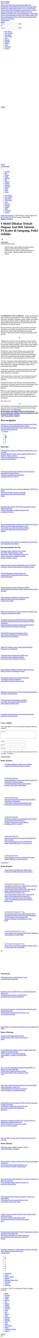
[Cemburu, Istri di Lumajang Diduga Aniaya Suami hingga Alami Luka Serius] (15, 1208)
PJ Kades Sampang (13, 415)
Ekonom (7, 178)
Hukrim (7, 182)
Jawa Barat (8, 198)
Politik (6, 176)
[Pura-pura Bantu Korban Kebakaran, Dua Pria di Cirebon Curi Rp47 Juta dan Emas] (15, 1173)
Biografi (7, 204)
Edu (6, 180)
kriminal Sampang (19, 413)
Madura (3, 219)
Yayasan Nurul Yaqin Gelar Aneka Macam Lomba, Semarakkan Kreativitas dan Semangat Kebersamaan (20, 914)
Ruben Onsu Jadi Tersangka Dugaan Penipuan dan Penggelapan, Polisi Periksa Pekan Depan (16, 5)
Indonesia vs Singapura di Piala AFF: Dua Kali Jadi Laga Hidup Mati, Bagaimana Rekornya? (18, 1128)
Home (6, 1300)
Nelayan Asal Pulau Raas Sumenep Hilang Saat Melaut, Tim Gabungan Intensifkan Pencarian (19, 612)
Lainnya (7, 212)
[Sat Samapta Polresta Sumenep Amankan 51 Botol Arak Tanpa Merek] (15, 1191)
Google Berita (16, 409)
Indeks (3, 22)
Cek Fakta (8, 210)
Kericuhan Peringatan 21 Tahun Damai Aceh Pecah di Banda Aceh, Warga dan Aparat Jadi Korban (19, 1257)
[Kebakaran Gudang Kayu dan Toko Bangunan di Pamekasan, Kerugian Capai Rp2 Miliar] (15, 681)
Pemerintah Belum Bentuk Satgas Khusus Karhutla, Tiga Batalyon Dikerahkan (20, 800)
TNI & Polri (8, 200)
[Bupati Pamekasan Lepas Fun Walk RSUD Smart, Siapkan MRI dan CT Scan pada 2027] (19, 843)
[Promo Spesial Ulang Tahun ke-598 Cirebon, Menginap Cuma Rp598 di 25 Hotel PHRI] (19, 920)
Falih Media (4, 242)
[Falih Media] (5, 20)
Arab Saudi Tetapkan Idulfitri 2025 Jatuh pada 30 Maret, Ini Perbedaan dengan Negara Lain (19, 895)
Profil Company (9, 1283)
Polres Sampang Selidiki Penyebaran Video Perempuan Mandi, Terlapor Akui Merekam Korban (17, 670)
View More (4, 862)
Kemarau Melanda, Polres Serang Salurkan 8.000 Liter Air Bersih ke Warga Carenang (21, 781)
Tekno (6, 190)
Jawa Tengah (8, 197)
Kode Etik (8, 1292)
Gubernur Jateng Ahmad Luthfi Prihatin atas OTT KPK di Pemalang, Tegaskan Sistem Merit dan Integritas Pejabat (18, 566)
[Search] (1, 26)
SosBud (7, 183)
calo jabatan (15, 411)
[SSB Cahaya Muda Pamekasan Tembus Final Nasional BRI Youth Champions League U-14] (15, 1081)
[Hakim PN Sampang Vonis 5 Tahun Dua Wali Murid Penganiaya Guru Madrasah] (15, 636)
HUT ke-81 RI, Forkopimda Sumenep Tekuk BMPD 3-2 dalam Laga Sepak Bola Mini (18, 1075)
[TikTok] (5, 1273)
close (3, 107)
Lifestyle (7, 187)
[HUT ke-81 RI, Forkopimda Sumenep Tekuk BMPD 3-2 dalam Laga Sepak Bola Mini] (15, 1063)
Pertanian (7, 205)
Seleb (6, 188)
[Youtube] (5, 1269)
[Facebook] (5, 1263)
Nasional (7, 171)
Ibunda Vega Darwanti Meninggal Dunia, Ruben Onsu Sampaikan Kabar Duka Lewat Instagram (19, 16)
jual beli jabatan (29, 411)
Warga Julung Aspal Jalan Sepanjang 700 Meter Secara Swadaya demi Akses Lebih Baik (21, 953)
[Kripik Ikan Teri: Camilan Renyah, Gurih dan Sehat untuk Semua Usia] (15, 986)
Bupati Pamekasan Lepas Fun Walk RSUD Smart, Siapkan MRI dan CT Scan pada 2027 (20, 858)
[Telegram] (5, 1275)
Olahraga (7, 185)
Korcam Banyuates (7, 413)
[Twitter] (5, 1264)
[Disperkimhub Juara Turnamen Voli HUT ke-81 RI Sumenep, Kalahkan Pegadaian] (15, 1097)
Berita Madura (5, 411)
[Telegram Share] (5, 441)
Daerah (7, 175)
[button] (20, 24)
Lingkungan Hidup (10, 1336)
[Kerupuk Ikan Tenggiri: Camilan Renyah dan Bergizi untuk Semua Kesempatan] (15, 1003)
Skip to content (5, 1)
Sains (6, 209)
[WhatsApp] (5, 1271)
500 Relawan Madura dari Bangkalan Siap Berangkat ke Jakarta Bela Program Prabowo (18, 472)
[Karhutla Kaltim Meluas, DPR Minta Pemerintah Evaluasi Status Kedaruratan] (15, 496)
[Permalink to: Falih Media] (2, 240)
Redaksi (7, 1285)
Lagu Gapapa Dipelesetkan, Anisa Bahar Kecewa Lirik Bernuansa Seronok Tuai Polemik (19, 14)
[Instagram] (5, 1266)
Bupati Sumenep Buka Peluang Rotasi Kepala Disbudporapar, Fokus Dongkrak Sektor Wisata (19, 425)
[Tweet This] (6, 437)
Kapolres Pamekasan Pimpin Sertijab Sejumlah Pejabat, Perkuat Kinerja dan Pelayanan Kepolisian (17, 625)
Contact (7, 1290)
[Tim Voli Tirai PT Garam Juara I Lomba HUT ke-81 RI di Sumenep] (15, 1132)
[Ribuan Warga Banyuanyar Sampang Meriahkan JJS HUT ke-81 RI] (15, 476)
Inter (6, 173)
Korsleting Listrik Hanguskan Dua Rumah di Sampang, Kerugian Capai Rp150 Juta (17, 715)
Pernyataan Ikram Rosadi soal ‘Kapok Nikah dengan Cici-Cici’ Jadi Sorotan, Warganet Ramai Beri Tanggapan (19, 8)
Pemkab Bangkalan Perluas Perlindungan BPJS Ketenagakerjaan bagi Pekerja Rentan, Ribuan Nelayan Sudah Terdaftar (19, 589)
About (6, 1282)
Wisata (7, 192)
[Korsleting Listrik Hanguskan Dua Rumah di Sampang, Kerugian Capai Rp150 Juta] (15, 703)
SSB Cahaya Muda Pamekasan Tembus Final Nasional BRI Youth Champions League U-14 (19, 1092)
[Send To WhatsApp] (5, 443)
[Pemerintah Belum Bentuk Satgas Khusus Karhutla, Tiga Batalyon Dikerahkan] (19, 785)
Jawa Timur (8, 195)
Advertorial (8, 1280)
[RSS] (5, 1277)
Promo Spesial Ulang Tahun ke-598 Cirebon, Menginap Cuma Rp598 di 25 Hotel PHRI (21, 934)
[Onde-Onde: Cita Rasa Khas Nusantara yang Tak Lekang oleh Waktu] (15, 1021)
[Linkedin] (5, 1268)
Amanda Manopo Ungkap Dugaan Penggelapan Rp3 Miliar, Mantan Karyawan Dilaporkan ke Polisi (19, 11)
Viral (6, 202)
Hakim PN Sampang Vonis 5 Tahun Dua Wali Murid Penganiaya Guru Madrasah (16, 648)
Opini (6, 1322)
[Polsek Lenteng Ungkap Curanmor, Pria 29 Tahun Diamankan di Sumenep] (15, 1155)
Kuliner (7, 207)
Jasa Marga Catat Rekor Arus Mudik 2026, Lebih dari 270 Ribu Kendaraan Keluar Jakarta (21, 886)
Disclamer (8, 1288)
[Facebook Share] (5, 435)
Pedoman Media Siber (11, 1287)
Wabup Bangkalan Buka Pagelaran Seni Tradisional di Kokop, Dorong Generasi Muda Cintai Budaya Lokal (19, 525)
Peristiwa (10, 219)
